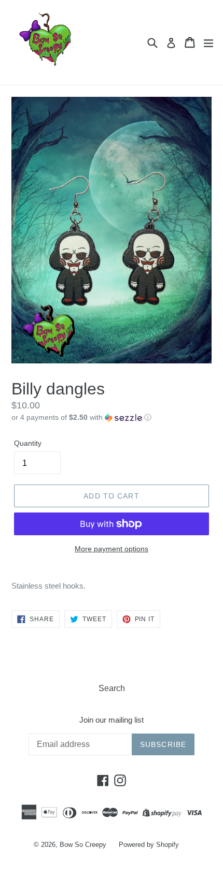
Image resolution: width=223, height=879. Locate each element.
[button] (111, 417)
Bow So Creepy (83, 844)
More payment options (111, 549)
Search (112, 688)
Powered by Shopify (149, 844)
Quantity (27, 443)
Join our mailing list (111, 719)
